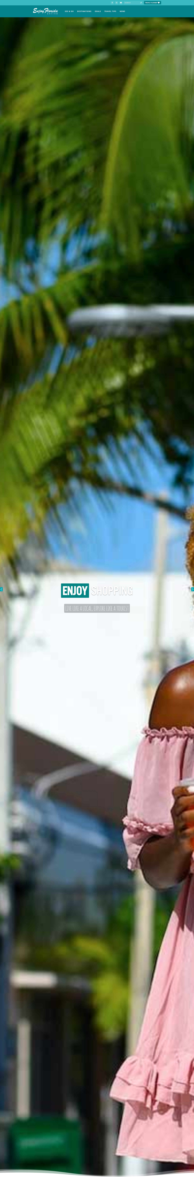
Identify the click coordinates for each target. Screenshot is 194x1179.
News (122, 11)
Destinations (84, 11)
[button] (152, 2)
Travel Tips (110, 11)
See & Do (69, 11)
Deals (98, 11)
